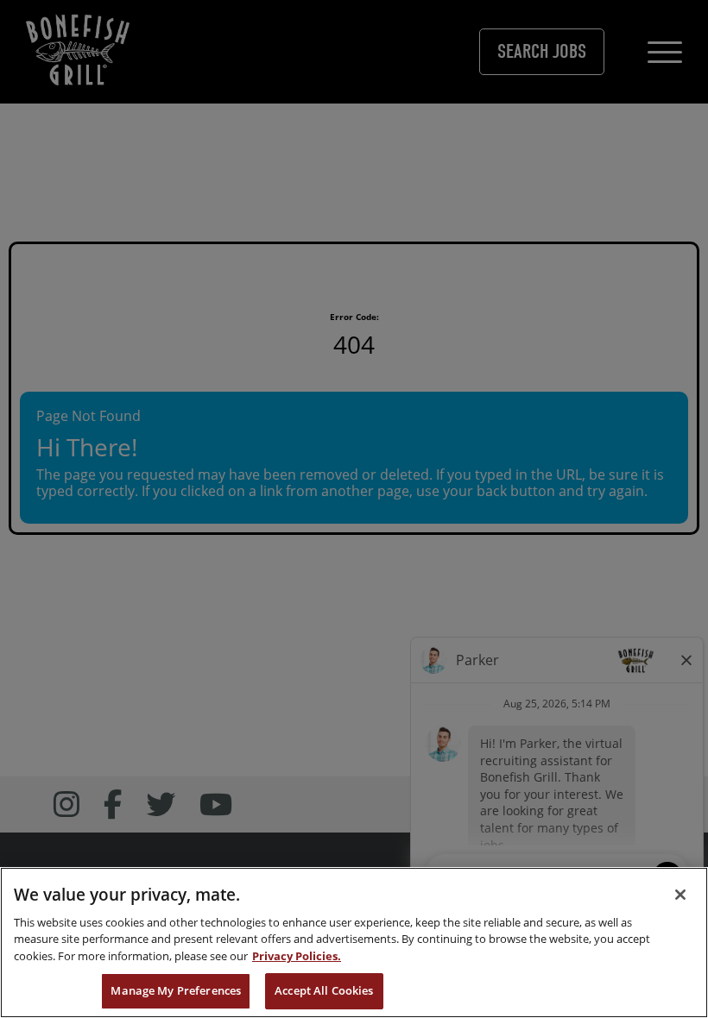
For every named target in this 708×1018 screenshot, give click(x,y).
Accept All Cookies (324, 990)
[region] (354, 942)
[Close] (680, 895)
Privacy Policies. (296, 956)
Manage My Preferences (176, 990)
